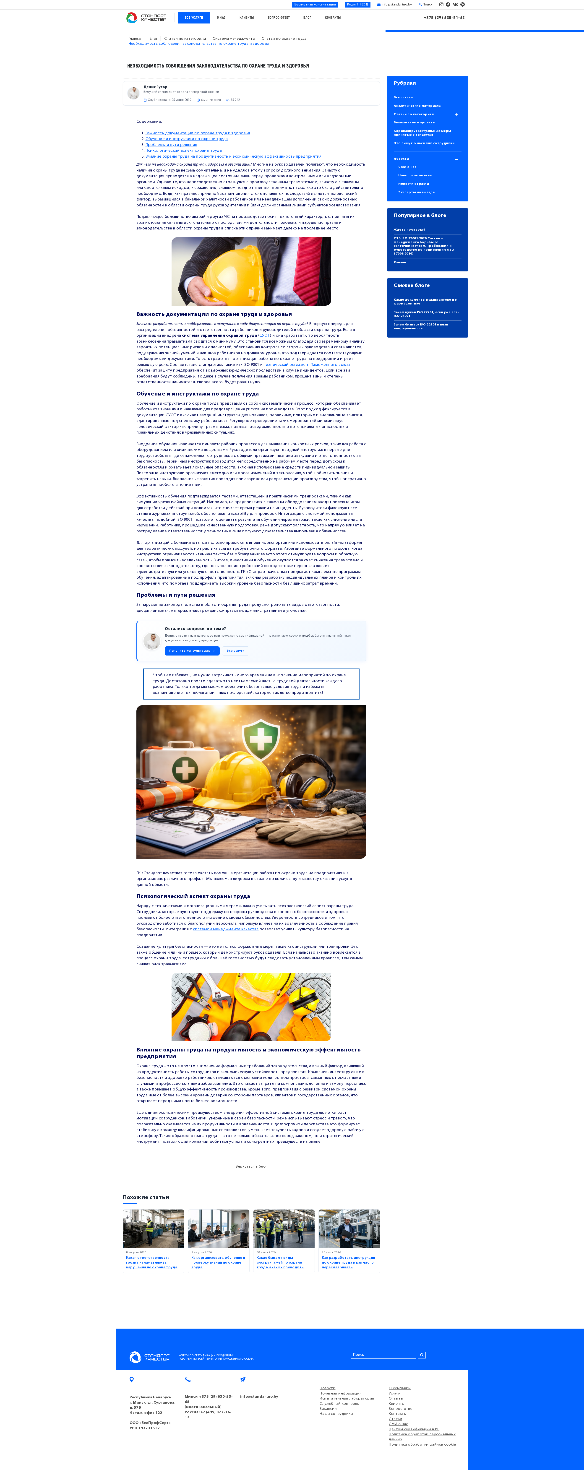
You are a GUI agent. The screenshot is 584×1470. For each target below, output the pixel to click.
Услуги (395, 1393)
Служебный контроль (339, 1404)
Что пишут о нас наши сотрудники (424, 143)
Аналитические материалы (417, 106)
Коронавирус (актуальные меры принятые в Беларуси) (422, 133)
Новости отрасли (413, 184)
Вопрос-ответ (279, 18)
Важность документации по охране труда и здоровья (198, 133)
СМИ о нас (407, 167)
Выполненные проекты (415, 122)
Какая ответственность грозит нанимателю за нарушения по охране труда (151, 1262)
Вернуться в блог (251, 1166)
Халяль (400, 262)
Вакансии (328, 1409)
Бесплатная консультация (315, 4)
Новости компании (415, 175)
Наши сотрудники (336, 1414)
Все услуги (194, 18)
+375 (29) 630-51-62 (444, 18)
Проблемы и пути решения (171, 145)
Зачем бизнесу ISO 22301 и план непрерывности (421, 326)
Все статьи (403, 97)
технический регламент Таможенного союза (307, 365)
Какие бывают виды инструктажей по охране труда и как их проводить (280, 1262)
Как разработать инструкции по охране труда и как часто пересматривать (348, 1262)
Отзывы (396, 1398)
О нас (221, 18)
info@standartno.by (397, 4)
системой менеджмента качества (226, 929)
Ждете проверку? (409, 230)
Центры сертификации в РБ (414, 1429)
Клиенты (247, 18)
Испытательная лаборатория (347, 1398)
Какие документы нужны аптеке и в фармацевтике (425, 301)
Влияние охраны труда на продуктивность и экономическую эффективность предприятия (234, 157)
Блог (307, 18)
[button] (192, 651)
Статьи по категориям (414, 114)
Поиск (427, 4)
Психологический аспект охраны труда (184, 151)
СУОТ (264, 336)
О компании (400, 1388)
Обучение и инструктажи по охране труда (187, 139)
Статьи (395, 1419)
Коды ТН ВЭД (357, 4)
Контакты (333, 18)
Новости (401, 159)
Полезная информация (341, 1393)
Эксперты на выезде (416, 192)
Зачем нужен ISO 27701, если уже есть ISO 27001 (426, 314)
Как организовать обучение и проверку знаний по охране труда (218, 1262)
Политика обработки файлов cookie (422, 1445)
